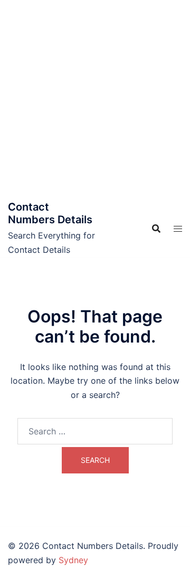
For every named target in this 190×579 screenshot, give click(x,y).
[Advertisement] (95, 100)
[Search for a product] (156, 228)
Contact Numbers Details (50, 213)
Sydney (73, 560)
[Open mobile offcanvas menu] (178, 229)
